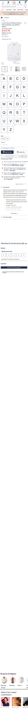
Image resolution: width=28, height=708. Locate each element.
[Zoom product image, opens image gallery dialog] (2, 63)
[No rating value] (5, 39)
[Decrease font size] (26, 183)
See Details (12, 170)
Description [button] (6, 187)
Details (22, 165)
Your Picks (8, 9)
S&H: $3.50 (4, 34)
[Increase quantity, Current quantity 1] (7, 144)
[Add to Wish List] (25, 23)
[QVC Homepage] (1, 18)
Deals (2, 9)
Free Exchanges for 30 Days (7, 148)
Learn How (9, 179)
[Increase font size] (24, 183)
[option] (14, 13)
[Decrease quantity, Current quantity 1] (2, 144)
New (14, 9)
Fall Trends (20, 9)
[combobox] (12, 6)
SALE (3, 20)
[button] (3, 3)
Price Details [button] (5, 36)
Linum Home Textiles (7, 28)
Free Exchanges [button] (7, 217)
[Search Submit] (25, 6)
